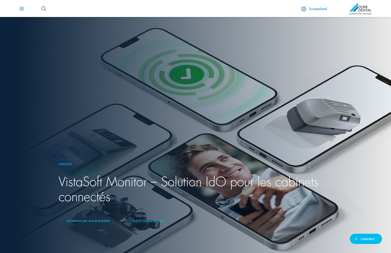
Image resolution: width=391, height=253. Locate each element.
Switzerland (318, 8)
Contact (368, 239)
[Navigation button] (21, 8)
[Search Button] (43, 8)
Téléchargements (150, 221)
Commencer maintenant (88, 221)
